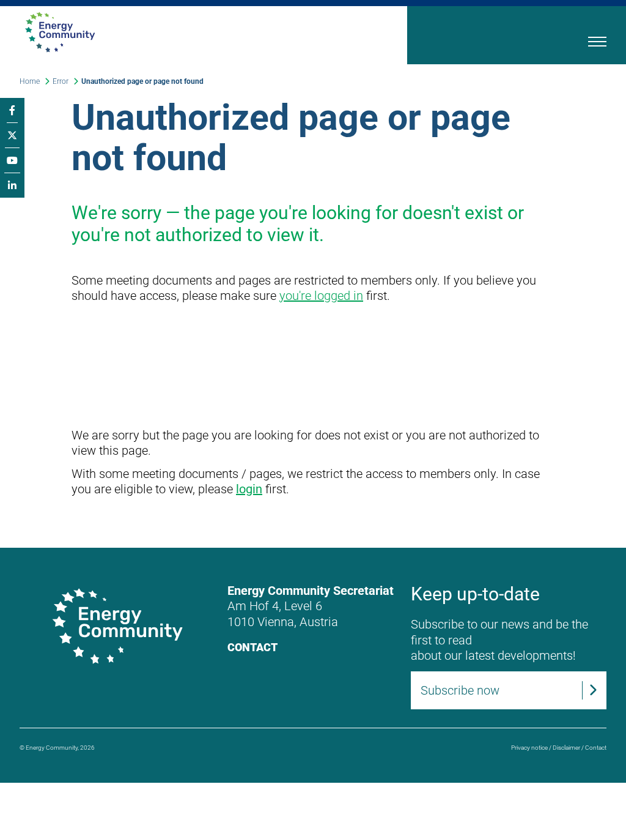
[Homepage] (172, 32)
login (249, 489)
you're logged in (321, 295)
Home (30, 81)
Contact (252, 647)
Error (60, 81)
